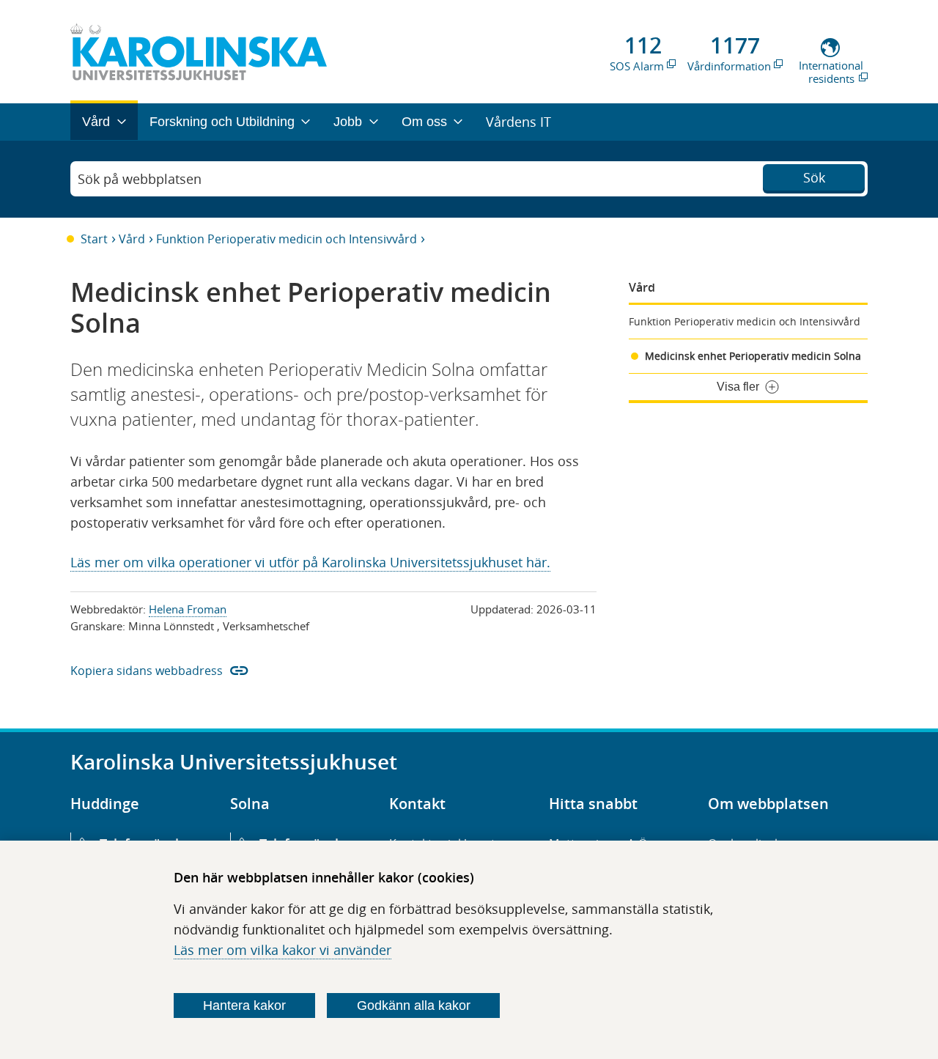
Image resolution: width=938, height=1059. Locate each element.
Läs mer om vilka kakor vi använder (282, 950)
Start (94, 239)
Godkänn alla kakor (413, 1005)
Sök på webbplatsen (140, 179)
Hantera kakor (244, 1005)
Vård (132, 239)
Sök (814, 177)
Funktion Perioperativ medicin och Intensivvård (286, 239)
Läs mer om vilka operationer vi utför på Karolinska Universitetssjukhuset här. (310, 562)
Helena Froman (187, 609)
